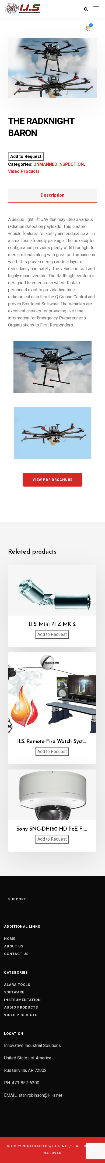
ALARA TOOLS (17, 985)
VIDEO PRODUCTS (20, 1015)
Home (9, 939)
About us (13, 946)
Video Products (24, 171)
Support (17, 899)
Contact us (16, 954)
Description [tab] (52, 195)
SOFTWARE (14, 992)
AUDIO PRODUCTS (21, 1007)
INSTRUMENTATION (22, 1000)
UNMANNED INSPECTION (58, 164)
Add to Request (25, 156)
